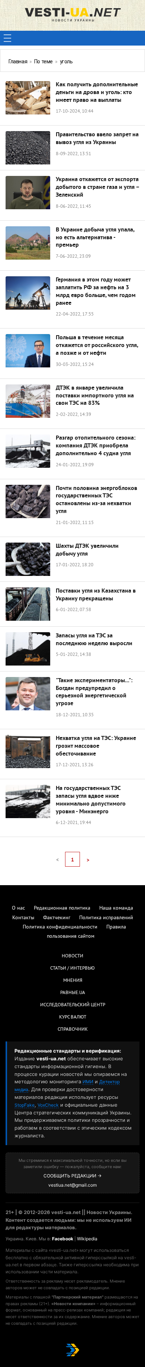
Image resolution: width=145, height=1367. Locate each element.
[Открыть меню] (7, 38)
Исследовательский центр (72, 1005)
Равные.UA (72, 993)
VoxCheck (48, 1105)
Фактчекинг (56, 918)
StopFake (24, 1105)
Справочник (73, 1030)
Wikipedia (87, 1238)
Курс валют (72, 1017)
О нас (18, 908)
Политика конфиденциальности (60, 927)
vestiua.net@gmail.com (72, 1185)
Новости (72, 956)
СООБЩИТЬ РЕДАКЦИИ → (73, 1175)
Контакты (23, 918)
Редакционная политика (62, 908)
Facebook (62, 1238)
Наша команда (116, 908)
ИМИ (88, 1081)
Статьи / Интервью (72, 968)
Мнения (72, 981)
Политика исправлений (106, 918)
